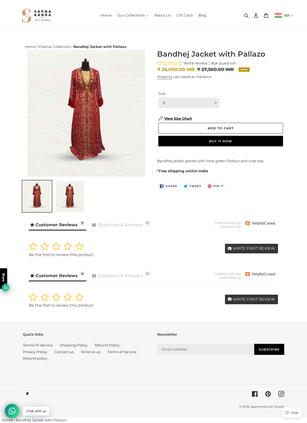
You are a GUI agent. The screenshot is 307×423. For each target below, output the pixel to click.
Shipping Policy (74, 345)
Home (31, 46)
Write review (195, 63)
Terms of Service (121, 352)
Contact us (64, 352)
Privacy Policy (35, 352)
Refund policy (35, 358)
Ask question (223, 63)
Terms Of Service (38, 345)
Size (161, 93)
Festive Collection (55, 46)
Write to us (90, 352)
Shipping (164, 77)
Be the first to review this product (61, 254)
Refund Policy (107, 345)
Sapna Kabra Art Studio (267, 406)
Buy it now (220, 141)
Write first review (253, 248)
